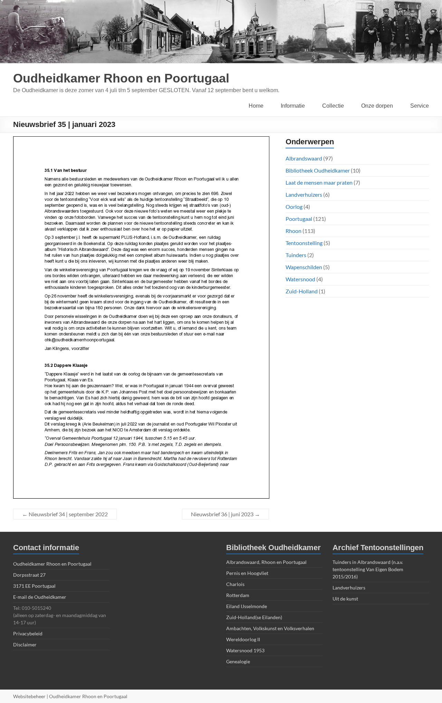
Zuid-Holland (302, 291)
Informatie (293, 106)
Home (256, 106)
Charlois (235, 584)
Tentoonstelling (304, 243)
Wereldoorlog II (243, 639)
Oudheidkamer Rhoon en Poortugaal (121, 78)
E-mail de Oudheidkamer (39, 597)
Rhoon (293, 230)
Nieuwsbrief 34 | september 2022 (65, 514)
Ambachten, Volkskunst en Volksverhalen (270, 628)
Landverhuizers (304, 194)
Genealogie (238, 661)
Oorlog (294, 206)
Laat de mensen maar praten (319, 182)
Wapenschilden (304, 267)
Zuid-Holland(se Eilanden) (254, 617)
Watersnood (300, 279)
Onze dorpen (377, 106)
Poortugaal (299, 218)
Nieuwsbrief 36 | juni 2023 (225, 514)
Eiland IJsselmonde (246, 606)
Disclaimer (25, 644)
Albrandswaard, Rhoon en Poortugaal (266, 562)
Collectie (333, 106)
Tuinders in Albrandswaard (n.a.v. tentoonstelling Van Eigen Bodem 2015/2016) (368, 569)
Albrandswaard (304, 158)
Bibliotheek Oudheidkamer (318, 170)
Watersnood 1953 (245, 650)
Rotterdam (237, 595)
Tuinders (296, 255)
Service (419, 106)
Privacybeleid (27, 633)
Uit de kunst (345, 599)
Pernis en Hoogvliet (247, 573)
